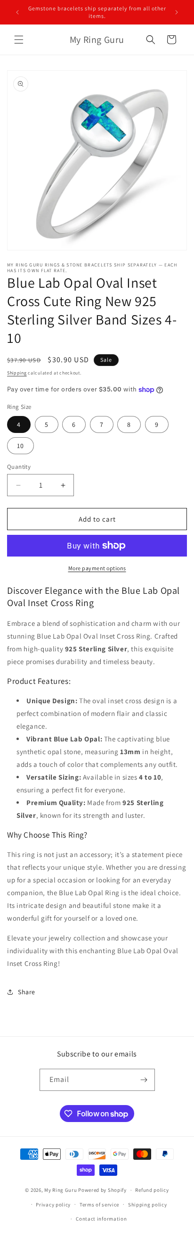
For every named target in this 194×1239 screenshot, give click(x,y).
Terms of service (99, 1204)
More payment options (97, 568)
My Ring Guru (60, 1190)
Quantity (19, 467)
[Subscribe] (144, 1080)
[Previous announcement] (17, 12)
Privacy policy (53, 1204)
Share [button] (26, 992)
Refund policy (152, 1190)
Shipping (17, 373)
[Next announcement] (176, 12)
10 (20, 445)
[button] (18, 39)
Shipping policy (147, 1204)
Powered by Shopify (102, 1190)
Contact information (101, 1218)
